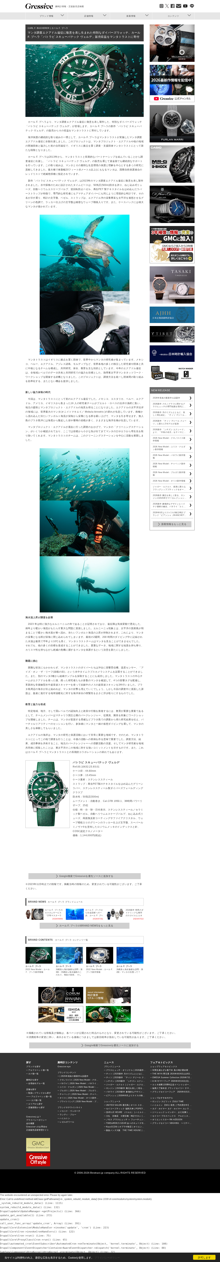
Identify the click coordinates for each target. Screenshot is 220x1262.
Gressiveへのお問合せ (36, 1127)
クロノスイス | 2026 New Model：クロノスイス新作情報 (86, 1080)
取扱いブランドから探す (39, 1093)
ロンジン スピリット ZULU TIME (168, 1101)
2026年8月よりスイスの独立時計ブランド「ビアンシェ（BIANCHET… (169, 513)
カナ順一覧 (33, 1074)
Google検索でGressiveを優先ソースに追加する (86, 876)
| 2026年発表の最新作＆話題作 (74, 1076)
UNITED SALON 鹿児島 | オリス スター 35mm (128, 1105)
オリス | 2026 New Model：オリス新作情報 (80, 1098)
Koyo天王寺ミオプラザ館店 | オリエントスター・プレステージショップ (139, 1127)
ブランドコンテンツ (67, 1072)
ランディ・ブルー (68, 1114)
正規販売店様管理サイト (37, 1130)
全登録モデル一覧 (36, 1083)
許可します (204, 1257)
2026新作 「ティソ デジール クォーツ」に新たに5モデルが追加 (169, 422)
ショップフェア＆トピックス (163, 1066)
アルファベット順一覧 (38, 1070)
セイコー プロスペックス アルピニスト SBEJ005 (176, 1116)
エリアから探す (35, 1104)
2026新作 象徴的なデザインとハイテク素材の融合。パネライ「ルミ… (169, 505)
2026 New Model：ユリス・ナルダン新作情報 (169, 448)
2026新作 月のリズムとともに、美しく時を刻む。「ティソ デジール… (170, 413)
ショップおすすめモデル (161, 1098)
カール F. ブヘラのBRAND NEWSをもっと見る (86, 925)
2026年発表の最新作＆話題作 (166, 398)
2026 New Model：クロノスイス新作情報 (169, 439)
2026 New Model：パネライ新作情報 (169, 456)
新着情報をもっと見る (173, 524)
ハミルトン (65, 1118)
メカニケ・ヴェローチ (70, 1111)
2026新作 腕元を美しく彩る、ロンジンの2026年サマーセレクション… (169, 496)
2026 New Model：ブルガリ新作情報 (169, 473)
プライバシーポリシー (107, 1257)
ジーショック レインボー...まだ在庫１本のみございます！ (179, 1112)
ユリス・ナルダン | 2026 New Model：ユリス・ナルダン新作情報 (90, 1087)
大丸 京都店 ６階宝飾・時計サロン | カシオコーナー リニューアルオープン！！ (145, 1116)
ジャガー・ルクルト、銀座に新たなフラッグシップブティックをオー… (169, 488)
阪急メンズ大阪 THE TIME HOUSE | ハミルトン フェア (133, 1130)
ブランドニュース (112, 1066)
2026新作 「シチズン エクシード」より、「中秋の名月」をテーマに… (169, 430)
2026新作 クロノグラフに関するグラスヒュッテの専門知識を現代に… (169, 405)
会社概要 (30, 1123)
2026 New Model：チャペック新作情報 (169, 465)
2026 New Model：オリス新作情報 (169, 481)
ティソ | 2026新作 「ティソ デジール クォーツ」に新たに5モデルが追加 (140, 1077)
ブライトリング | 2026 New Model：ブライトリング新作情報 (88, 1101)
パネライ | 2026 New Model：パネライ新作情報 (82, 1083)
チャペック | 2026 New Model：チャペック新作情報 (84, 1094)
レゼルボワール (67, 1122)
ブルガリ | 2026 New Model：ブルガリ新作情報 (82, 1090)
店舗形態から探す (36, 1107)
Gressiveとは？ (33, 1117)
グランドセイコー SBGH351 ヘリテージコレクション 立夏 (181, 1123)
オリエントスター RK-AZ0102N (167, 1119)
